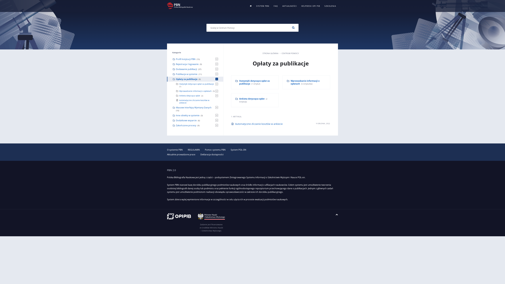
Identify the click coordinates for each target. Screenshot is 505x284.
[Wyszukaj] (293, 27)
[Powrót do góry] (337, 214)
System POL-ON (238, 149)
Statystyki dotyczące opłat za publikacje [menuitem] (196, 84)
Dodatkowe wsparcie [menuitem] (186, 120)
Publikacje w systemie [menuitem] (186, 74)
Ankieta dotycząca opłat (252, 98)
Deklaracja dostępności (212, 154)
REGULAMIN (194, 149)
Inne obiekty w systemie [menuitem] (188, 115)
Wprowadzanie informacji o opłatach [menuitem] (195, 91)
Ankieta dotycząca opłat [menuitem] (189, 95)
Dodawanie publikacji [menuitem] (186, 69)
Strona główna (270, 53)
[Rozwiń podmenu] (216, 59)
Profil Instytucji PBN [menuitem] (185, 59)
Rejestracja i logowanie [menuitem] (187, 64)
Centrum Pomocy (290, 53)
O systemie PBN (175, 149)
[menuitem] (250, 6)
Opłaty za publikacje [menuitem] (186, 79)
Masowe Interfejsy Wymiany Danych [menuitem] (193, 107)
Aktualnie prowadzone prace (181, 154)
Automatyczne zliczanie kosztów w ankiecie (259, 123)
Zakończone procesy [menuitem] (186, 125)
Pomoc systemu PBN (215, 149)
